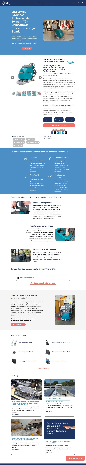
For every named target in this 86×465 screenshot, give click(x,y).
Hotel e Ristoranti (18, 142)
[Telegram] (63, 133)
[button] (43, 277)
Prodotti (45, 59)
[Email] (66, 133)
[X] (54, 133)
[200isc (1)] (6, 1)
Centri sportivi (17, 145)
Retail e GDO (30, 139)
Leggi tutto (33, 171)
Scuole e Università (33, 142)
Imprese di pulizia (18, 139)
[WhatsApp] (60, 133)
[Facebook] (52, 133)
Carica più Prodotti (43, 368)
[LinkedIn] (57, 133)
